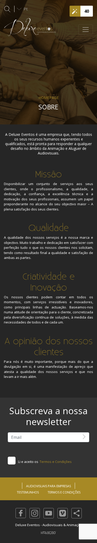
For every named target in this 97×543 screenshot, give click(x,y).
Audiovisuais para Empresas (48, 486)
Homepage (49, 97)
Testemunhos (28, 492)
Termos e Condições (56, 461)
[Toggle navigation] (85, 29)
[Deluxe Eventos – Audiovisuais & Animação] (30, 29)
